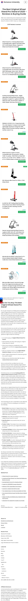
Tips (3, 564)
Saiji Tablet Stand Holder (7, 540)
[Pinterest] (1, 302)
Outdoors (4, 571)
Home (2, 549)
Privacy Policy (4, 523)
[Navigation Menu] (25, 2)
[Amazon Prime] (24, 132)
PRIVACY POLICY (5, 577)
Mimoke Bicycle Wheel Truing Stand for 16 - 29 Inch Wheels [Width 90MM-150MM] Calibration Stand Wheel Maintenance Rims (13, 258)
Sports (2, 566)
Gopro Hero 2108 (5, 538)
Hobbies (4, 569)
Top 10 (2, 560)
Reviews (3, 551)
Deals (2, 555)
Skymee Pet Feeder (5, 533)
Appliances (3, 562)
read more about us (14, 467)
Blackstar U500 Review (6, 536)
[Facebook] (1, 299)
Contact (3, 527)
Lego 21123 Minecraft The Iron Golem (9, 542)
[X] (1, 300)
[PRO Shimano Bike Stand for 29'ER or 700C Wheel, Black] (14, 173)
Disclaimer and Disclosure (7, 520)
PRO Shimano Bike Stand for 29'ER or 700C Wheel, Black (13, 181)
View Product (22, 49)
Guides (2, 558)
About (2, 525)
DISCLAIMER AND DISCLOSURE (7, 580)
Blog (2, 553)
